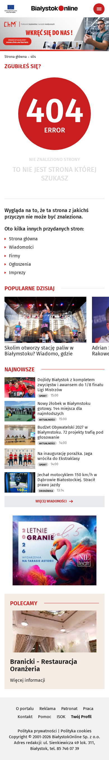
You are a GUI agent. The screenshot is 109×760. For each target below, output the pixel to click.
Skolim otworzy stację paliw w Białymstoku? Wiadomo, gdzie (39, 351)
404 (33, 57)
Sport (43, 396)
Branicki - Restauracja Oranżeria (43, 665)
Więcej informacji (27, 680)
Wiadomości (21, 247)
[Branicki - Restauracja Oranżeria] (54, 631)
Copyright (18, 736)
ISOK (61, 716)
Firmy (14, 255)
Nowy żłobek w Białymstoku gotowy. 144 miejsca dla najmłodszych (64, 408)
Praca (88, 708)
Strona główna (15, 57)
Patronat (69, 708)
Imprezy (17, 272)
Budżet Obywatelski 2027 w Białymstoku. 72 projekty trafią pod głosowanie (70, 432)
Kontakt (25, 716)
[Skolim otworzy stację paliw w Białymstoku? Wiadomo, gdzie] (45, 320)
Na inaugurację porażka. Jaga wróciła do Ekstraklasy (64, 456)
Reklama (47, 708)
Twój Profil (81, 716)
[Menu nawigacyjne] (99, 9)
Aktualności (47, 419)
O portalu (25, 708)
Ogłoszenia (20, 264)
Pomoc (44, 716)
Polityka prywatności (37, 730)
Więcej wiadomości (51, 501)
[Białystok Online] (54, 9)
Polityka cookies (76, 730)
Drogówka (46, 491)
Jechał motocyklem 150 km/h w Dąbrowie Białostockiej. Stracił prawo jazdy (67, 479)
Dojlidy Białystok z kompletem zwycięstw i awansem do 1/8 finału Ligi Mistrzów (70, 384)
